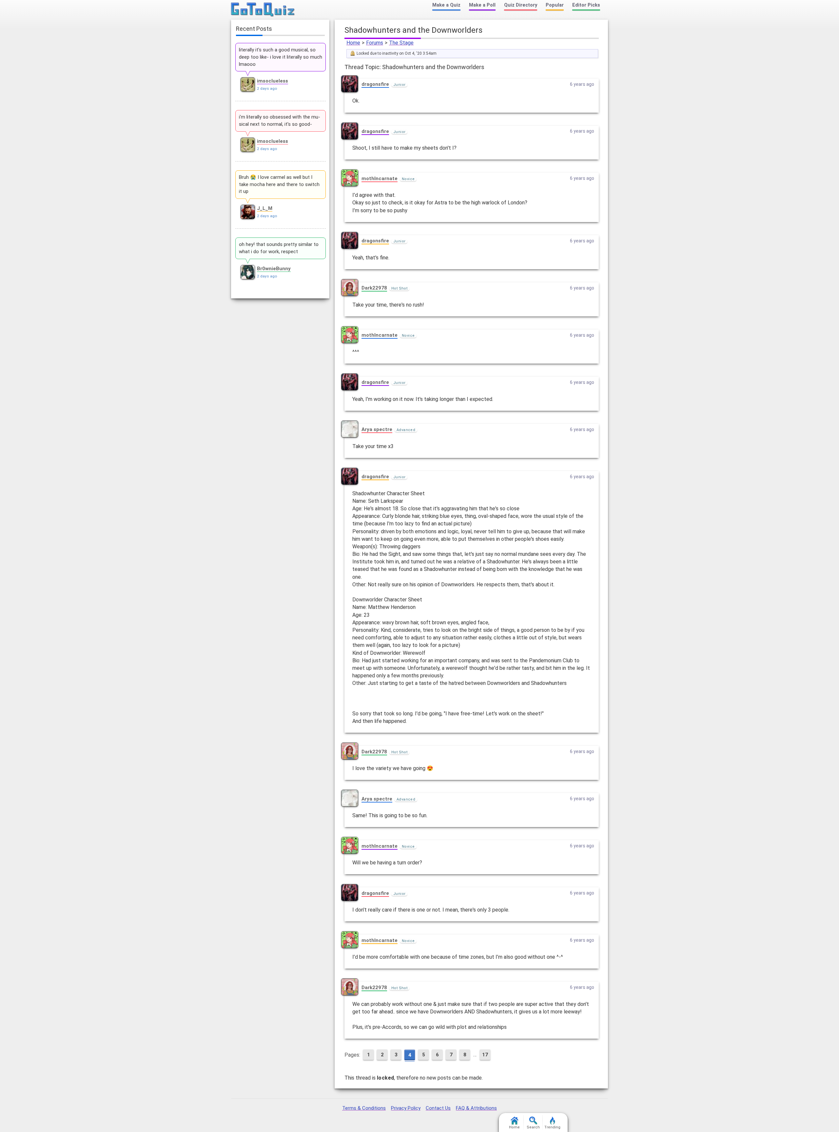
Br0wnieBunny (274, 269)
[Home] (263, 10)
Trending (552, 1127)
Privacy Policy (405, 1108)
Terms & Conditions (364, 1108)
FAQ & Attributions (476, 1108)
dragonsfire (375, 84)
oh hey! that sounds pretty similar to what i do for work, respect (279, 248)
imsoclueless (272, 81)
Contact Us (438, 1108)
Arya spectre (376, 429)
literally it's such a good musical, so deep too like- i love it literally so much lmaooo (280, 57)
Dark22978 (374, 288)
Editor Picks (586, 5)
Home (353, 43)
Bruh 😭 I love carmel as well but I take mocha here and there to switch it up (279, 184)
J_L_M (264, 208)
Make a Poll (482, 5)
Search (533, 1127)
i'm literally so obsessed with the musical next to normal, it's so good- (279, 120)
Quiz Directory (520, 5)
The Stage (401, 43)
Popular (555, 5)
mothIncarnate (379, 178)
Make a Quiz (446, 5)
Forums (374, 43)
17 (485, 1055)
